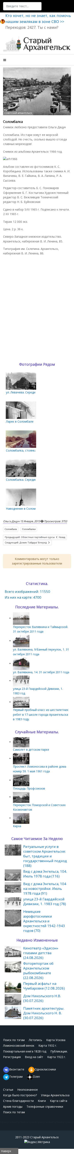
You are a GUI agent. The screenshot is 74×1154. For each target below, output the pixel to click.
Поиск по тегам (14, 1112)
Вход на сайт (34, 1057)
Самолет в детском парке (31, 749)
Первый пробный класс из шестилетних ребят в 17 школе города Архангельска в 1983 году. (40, 714)
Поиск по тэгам (14, 1040)
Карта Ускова (55, 1040)
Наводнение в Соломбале (24, 508)
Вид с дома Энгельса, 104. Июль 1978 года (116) (45, 873)
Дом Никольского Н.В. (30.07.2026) (42, 998)
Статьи (8, 1090)
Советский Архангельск (18, 113)
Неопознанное (27, 1090)
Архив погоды (12, 1106)
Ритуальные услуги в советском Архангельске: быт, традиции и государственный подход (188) (45, 856)
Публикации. (59, 1051)
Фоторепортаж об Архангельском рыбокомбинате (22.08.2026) (38, 970)
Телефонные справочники (45, 1106)
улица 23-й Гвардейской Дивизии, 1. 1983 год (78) (44, 901)
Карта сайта (58, 1101)
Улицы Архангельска (55, 1095)
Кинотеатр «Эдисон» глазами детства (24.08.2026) (40, 953)
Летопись (35, 1040)
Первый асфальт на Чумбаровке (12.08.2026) (44, 986)
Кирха (17, 826)
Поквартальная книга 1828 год (24, 1051)
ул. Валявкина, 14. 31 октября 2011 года (41, 672)
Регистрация (12, 1057)
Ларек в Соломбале (20, 421)
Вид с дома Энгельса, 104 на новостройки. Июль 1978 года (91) (44, 888)
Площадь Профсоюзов (29, 788)
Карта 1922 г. (56, 1057)
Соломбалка (29, 529)
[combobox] (22, 6)
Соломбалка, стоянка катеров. (27, 450)
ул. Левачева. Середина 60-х (25, 392)
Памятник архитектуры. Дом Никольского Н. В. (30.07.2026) (43, 1013)
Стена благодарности (18, 1101)
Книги (42, 1101)
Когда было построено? (20, 1095)
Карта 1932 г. (47, 1045)
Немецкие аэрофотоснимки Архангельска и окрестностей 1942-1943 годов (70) (44, 921)
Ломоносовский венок (18, 1045)
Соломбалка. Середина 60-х (25, 480)
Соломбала (11, 529)
